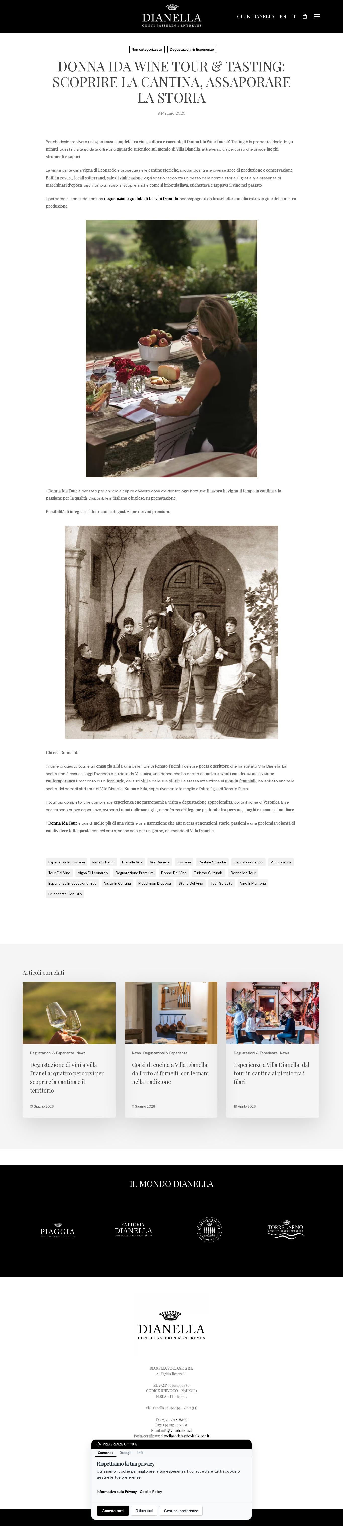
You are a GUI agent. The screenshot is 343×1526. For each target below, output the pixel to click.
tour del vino (59, 872)
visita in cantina (117, 883)
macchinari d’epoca (154, 883)
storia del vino (191, 883)
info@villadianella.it (176, 1430)
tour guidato (222, 883)
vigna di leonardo (93, 872)
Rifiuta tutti (144, 1511)
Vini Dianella (159, 862)
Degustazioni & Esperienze (192, 49)
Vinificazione (281, 862)
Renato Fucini (103, 862)
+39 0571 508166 (174, 1419)
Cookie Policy (151, 1491)
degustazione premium (135, 872)
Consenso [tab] (105, 1453)
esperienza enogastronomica (72, 883)
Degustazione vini (248, 862)
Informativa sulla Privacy (117, 1491)
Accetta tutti (113, 1511)
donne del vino (174, 872)
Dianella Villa (132, 862)
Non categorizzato (147, 49)
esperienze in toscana (66, 862)
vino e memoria (253, 883)
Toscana (184, 862)
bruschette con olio (65, 894)
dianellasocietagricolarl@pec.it (185, 1436)
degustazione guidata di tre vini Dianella (141, 198)
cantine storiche (212, 862)
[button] (317, 16)
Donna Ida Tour (62, 823)
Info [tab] (140, 1453)
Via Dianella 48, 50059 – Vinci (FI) (171, 1408)
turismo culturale (208, 872)
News (81, 1053)
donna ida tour (243, 872)
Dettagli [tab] (125, 1453)
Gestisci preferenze (181, 1511)
